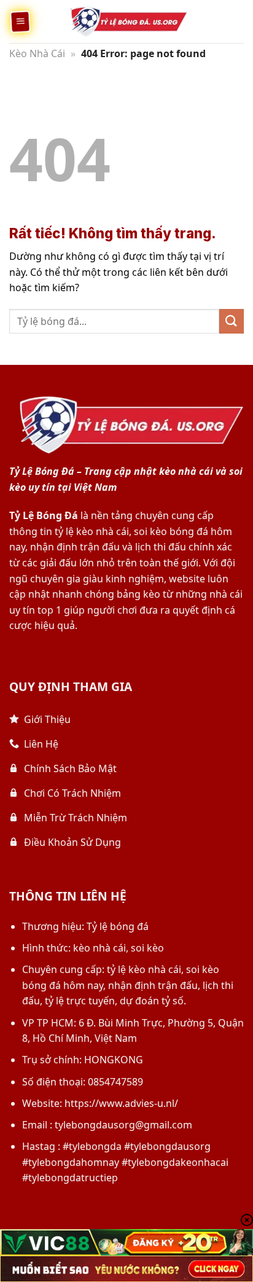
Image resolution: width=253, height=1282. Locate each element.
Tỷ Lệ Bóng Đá (43, 515)
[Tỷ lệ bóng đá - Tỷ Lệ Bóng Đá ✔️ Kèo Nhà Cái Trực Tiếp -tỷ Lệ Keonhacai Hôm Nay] (126, 21)
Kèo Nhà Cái (37, 53)
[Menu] (20, 21)
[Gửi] (231, 321)
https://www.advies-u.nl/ (121, 1103)
